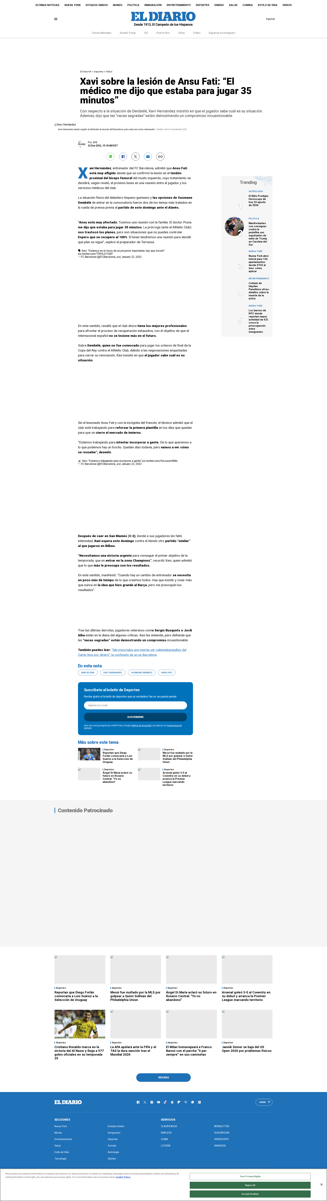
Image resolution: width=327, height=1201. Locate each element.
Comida (248, 5)
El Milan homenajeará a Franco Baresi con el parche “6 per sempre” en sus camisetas (189, 1050)
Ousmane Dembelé (141, 672)
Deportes (202, 5)
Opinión (112, 1158)
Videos (287, 5)
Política (133, 5)
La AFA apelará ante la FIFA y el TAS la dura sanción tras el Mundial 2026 (133, 1050)
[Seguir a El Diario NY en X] (145, 1102)
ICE (146, 33)
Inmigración (153, 5)
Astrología (256, 191)
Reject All (250, 1185)
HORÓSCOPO (221, 1139)
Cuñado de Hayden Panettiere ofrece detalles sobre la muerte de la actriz (259, 291)
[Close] (321, 1184)
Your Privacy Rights (250, 1176)
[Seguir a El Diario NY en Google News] (172, 1102)
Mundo (117, 5)
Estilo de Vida (267, 5)
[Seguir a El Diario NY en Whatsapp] (192, 1102)
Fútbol (196, 33)
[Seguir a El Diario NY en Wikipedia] (185, 1102)
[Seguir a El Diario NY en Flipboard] (179, 1102)
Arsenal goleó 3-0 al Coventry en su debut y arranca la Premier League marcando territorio (177, 779)
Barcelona (88, 672)
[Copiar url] (160, 157)
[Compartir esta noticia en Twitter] (135, 157)
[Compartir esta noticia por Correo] (148, 157)
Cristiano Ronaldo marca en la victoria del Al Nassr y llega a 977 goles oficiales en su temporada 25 (79, 1052)
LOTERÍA (165, 1145)
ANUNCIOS (220, 1145)
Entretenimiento (179, 5)
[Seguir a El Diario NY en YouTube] (158, 1102)
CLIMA (164, 1139)
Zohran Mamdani (101, 33)
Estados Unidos (97, 5)
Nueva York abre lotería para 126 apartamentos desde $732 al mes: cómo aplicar (259, 263)
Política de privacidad (141, 725)
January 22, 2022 (131, 256)
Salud (233, 5)
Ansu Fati (166, 672)
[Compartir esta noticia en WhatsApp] (111, 157)
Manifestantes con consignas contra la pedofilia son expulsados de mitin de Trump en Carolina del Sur (258, 234)
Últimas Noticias (47, 5)
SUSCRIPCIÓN (221, 1132)
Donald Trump (128, 33)
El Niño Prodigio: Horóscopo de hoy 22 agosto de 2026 (259, 200)
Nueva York (73, 5)
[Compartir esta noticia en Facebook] (123, 157)
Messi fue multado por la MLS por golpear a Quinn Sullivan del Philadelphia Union (178, 757)
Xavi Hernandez (112, 672)
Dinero (219, 5)
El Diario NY (85, 71)
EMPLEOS (166, 1132)
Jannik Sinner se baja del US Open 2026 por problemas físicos (246, 1049)
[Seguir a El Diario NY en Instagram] (151, 1102)
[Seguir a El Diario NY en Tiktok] (165, 1102)
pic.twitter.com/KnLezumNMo (160, 460)
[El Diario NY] (163, 18)
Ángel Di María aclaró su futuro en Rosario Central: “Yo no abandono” (117, 777)
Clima (181, 33)
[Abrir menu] (56, 19)
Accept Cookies (250, 1194)
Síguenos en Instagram (222, 33)
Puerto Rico (163, 33)
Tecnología (60, 1158)
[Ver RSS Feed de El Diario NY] (199, 1102)
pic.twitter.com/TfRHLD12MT (95, 253)
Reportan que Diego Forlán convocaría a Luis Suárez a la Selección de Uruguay (118, 757)
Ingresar (270, 19)
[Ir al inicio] (68, 1102)
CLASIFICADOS (169, 1126)
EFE (95, 142)
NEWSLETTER (221, 1126)
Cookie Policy (123, 1177)
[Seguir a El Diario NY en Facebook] (138, 1102)
